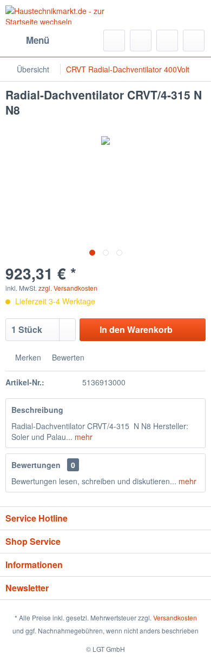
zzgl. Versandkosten (67, 287)
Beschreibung (37, 409)
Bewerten (67, 357)
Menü (37, 40)
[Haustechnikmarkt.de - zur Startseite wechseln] (55, 14)
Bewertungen (36, 464)
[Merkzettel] (140, 40)
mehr (82, 436)
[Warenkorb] (194, 40)
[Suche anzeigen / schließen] (114, 40)
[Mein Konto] (167, 40)
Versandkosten (175, 617)
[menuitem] (27, 40)
